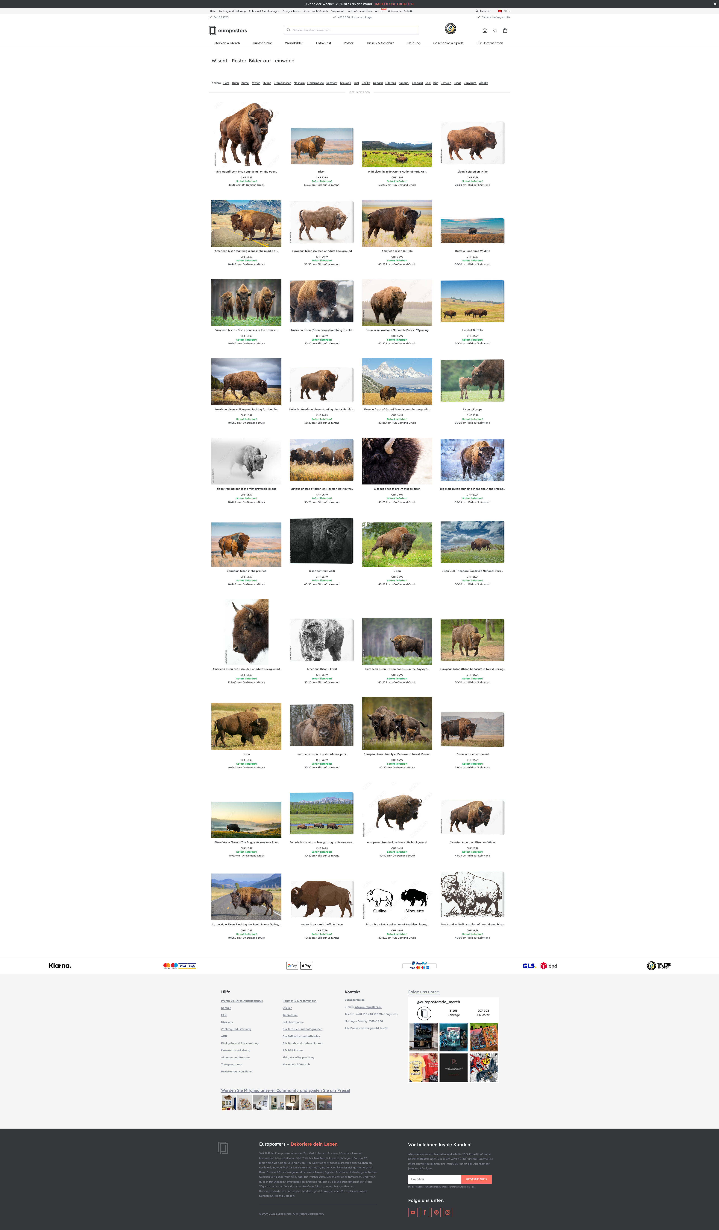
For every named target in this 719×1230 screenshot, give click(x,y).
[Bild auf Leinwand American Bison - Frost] (322, 641)
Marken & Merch (227, 43)
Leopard (417, 83)
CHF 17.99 (246, 177)
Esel (428, 83)
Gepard (378, 83)
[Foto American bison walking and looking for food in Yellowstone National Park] (246, 381)
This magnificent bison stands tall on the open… (246, 171)
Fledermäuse (315, 83)
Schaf (457, 83)
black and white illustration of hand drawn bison (472, 924)
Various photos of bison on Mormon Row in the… (321, 488)
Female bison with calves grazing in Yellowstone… (322, 842)
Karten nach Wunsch (316, 11)
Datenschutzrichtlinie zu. (462, 1186)
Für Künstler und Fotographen (302, 1029)
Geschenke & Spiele (448, 43)
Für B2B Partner (293, 1050)
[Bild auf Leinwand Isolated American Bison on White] (472, 818)
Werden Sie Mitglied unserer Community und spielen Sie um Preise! (285, 1090)
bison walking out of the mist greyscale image (246, 488)
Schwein (446, 83)
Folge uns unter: (423, 991)
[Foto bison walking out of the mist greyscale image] (246, 461)
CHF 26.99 (472, 177)
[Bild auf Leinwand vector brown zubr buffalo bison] (322, 900)
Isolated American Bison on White (472, 842)
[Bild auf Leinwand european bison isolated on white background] (322, 223)
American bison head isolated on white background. (246, 669)
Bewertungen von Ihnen (237, 1071)
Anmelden (485, 11)
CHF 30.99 (322, 177)
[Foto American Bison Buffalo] (397, 223)
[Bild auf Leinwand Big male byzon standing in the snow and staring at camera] (472, 461)
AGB (224, 1036)
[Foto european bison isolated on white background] (397, 810)
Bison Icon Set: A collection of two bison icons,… (397, 924)
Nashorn (299, 83)
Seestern (331, 83)
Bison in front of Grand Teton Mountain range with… (397, 409)
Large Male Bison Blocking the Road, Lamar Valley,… (246, 924)
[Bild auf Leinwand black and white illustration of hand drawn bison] (472, 895)
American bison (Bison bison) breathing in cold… (321, 330)
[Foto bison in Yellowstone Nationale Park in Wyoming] (397, 302)
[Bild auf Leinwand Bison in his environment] (472, 730)
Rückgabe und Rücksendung (240, 1043)
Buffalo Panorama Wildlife (472, 251)
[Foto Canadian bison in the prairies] (246, 544)
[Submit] (288, 30)
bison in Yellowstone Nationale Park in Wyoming (397, 330)
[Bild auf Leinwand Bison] (322, 147)
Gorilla (366, 83)
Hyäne (267, 83)
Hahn (235, 83)
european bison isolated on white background (322, 251)
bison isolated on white (473, 171)
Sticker (287, 1008)
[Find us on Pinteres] (436, 1212)
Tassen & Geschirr (380, 43)
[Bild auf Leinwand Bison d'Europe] (472, 382)
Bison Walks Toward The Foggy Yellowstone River (246, 842)
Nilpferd (390, 83)
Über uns (227, 1022)
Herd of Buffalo (472, 330)
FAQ (224, 1015)
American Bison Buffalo (397, 251)
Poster (349, 43)
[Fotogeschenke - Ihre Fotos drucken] (485, 30)
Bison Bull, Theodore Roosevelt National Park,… (472, 571)
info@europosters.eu (368, 1007)
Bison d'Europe (472, 409)
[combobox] (351, 30)
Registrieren (476, 1179)
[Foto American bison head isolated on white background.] (247, 632)
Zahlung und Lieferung (232, 11)
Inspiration (337, 11)
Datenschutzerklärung (235, 1050)
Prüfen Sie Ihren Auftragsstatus (242, 1000)
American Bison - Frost (322, 669)
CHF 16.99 (246, 256)
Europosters (234, 30)
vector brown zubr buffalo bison (322, 924)
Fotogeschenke (291, 11)
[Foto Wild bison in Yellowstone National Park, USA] (397, 154)
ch (505, 11)
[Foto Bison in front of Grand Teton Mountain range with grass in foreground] (397, 381)
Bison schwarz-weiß (322, 571)
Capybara (470, 83)
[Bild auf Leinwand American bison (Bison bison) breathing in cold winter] (322, 302)
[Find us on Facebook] (424, 1212)
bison (246, 754)
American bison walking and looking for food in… (246, 409)
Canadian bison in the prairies (246, 571)
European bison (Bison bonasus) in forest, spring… (472, 669)
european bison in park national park (322, 754)
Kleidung (413, 43)
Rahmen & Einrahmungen (264, 11)
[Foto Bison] (397, 544)
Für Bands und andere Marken (302, 1043)
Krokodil (345, 83)
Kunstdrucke (262, 43)
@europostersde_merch (438, 1001)
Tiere (226, 83)
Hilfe (213, 11)
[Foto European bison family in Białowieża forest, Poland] (397, 723)
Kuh (435, 83)
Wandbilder (294, 43)
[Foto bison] (246, 726)
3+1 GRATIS (221, 17)
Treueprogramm (231, 1064)
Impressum (290, 1015)
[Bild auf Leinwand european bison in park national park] (322, 726)
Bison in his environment (472, 754)
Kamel (245, 83)
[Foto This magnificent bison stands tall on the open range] (246, 134)
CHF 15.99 (246, 848)
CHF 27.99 (472, 256)
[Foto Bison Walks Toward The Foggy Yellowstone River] (246, 820)
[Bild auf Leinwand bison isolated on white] (472, 144)
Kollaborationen (293, 1022)
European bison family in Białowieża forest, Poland (397, 754)
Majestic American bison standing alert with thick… (322, 409)
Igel (356, 83)
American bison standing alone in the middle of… (246, 251)
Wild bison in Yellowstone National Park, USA (397, 171)
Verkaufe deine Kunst (360, 11)
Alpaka (483, 83)
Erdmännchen (282, 83)
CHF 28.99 (322, 576)
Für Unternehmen (490, 43)
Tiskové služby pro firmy (298, 1057)
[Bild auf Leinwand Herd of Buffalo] (472, 302)
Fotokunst (323, 43)
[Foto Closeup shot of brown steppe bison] (397, 461)
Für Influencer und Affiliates (301, 1036)
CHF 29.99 (322, 256)
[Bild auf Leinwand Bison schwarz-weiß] (322, 542)
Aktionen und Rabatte (400, 11)
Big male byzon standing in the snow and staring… (472, 488)
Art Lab (380, 11)
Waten (256, 83)
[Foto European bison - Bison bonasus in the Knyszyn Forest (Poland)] (246, 302)
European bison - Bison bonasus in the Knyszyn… (246, 330)
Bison (321, 171)
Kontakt (226, 1008)
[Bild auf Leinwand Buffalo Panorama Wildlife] (472, 232)
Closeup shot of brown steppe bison (397, 488)
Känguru (404, 83)
